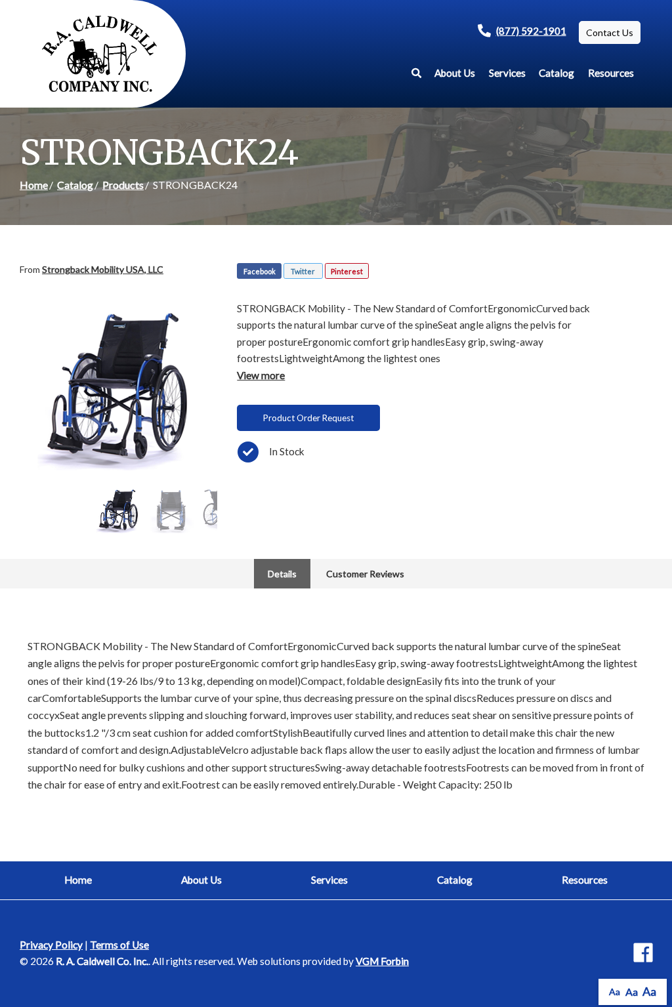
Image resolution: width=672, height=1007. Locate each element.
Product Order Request (308, 418)
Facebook (259, 271)
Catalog (556, 73)
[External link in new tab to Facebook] (643, 953)
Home (34, 184)
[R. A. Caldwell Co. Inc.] (99, 54)
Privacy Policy (51, 945)
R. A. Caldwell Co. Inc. (102, 961)
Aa (614, 991)
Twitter (303, 271)
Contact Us (609, 32)
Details (282, 573)
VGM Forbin (382, 961)
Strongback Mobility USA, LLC (102, 269)
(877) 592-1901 (531, 31)
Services (507, 73)
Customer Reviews (365, 573)
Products (123, 184)
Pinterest (347, 271)
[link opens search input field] (416, 73)
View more (261, 375)
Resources (611, 73)
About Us (454, 73)
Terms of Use (119, 945)
